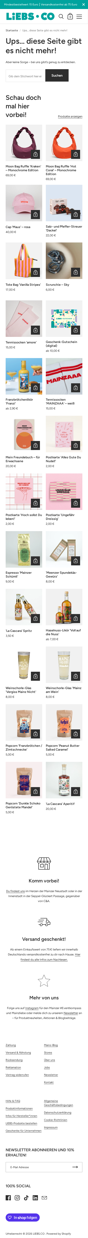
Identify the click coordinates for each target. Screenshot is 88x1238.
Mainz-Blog (51, 1045)
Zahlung (11, 1045)
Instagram (32, 1008)
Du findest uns (15, 891)
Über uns (49, 1060)
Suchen (57, 75)
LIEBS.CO (39, 1233)
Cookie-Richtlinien (55, 1120)
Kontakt (49, 1082)
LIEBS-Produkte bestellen (21, 1123)
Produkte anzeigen (70, 116)
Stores (48, 1052)
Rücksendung (14, 1060)
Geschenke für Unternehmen (24, 1130)
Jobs (47, 1067)
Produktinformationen (19, 1108)
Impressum (51, 1127)
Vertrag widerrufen (17, 1074)
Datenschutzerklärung (57, 1112)
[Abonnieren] (75, 1167)
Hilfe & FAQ (13, 1101)
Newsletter (71, 1013)
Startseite (12, 30)
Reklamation (13, 1067)
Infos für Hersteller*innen (21, 1115)
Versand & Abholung (18, 1052)
